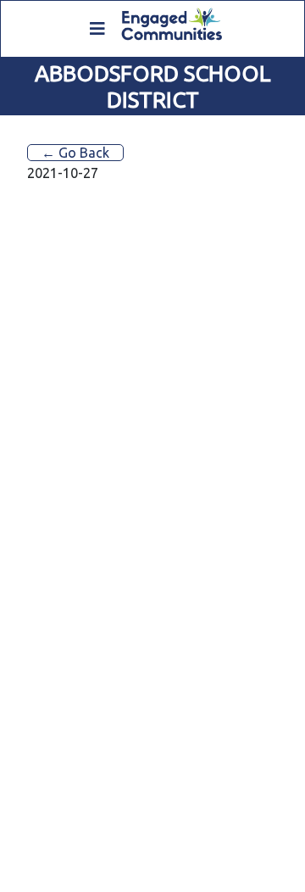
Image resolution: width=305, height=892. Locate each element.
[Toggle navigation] (97, 29)
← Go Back (75, 152)
